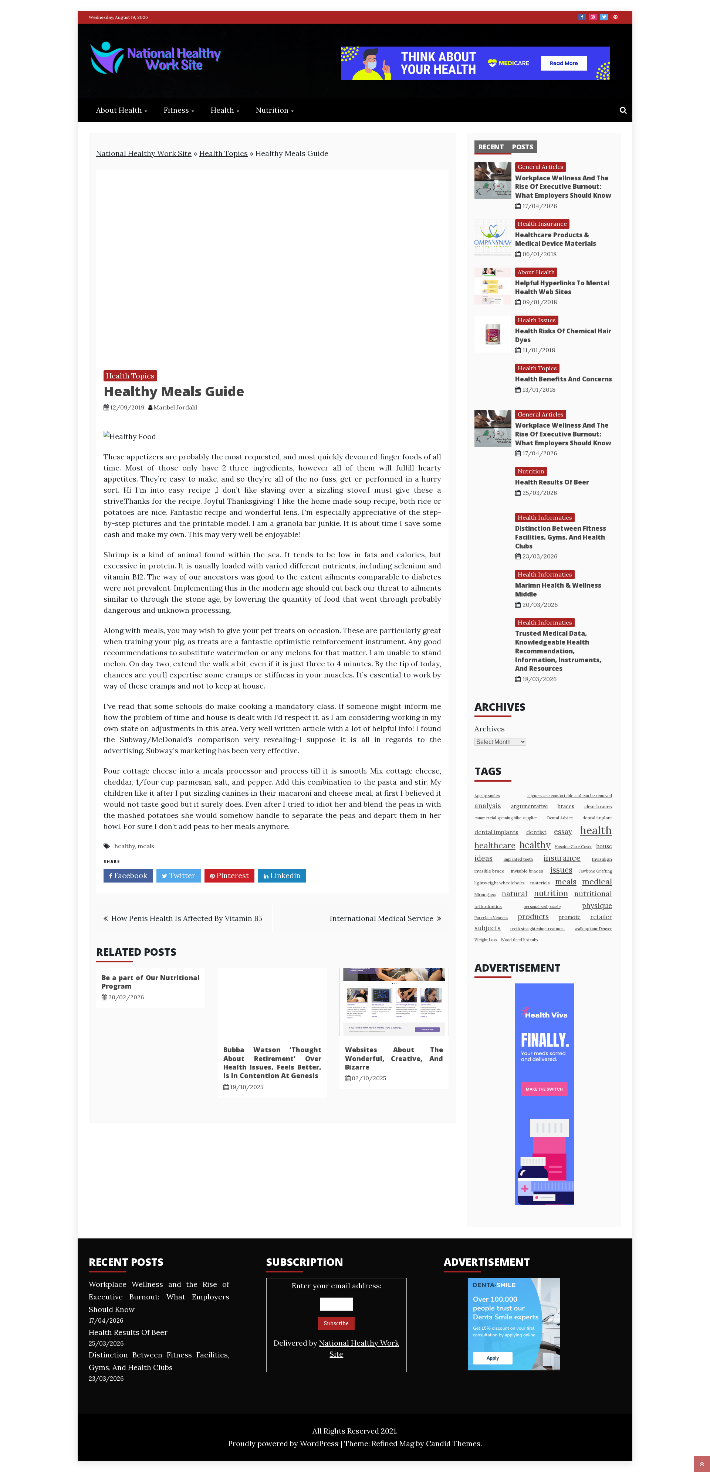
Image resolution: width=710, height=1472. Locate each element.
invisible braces (527, 871)
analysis (487, 806)
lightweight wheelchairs (499, 882)
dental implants (496, 832)
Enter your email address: (336, 1320)
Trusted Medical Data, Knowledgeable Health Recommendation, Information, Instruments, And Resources (558, 651)
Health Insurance (542, 223)
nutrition (551, 893)
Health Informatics (545, 517)
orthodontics (488, 906)
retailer (601, 917)
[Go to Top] (702, 1464)
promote (569, 917)
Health (222, 110)
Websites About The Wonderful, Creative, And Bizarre (394, 1058)
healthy (125, 846)
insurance (562, 858)
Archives (489, 728)
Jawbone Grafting (595, 871)
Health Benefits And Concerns (563, 379)
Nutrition (272, 110)
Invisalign (602, 859)
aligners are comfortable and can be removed (569, 795)
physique (597, 905)
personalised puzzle (542, 906)
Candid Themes (453, 1443)
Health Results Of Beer (552, 482)
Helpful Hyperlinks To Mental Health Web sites (562, 287)
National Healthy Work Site (144, 153)
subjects (487, 928)
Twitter (604, 17)
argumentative (529, 806)
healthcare (494, 845)
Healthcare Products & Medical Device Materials (555, 239)
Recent (491, 146)
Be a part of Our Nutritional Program (151, 981)
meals (146, 846)
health (596, 830)
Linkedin (284, 875)
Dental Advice (560, 817)
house (604, 846)
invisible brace (489, 871)
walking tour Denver (593, 928)
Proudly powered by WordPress (284, 1443)
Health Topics (223, 153)
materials (540, 882)
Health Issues (537, 320)
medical (597, 881)
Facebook (582, 17)
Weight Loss (485, 939)
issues (561, 870)
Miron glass (485, 894)
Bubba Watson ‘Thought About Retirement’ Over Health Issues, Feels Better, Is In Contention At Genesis (272, 1062)
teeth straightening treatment (537, 928)
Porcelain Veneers (491, 917)
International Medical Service (381, 918)
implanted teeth (518, 859)
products (533, 916)
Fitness (176, 110)
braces (566, 806)
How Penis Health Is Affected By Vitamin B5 (186, 918)
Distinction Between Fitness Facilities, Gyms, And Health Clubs (560, 537)
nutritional (593, 893)
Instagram (593, 17)
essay (563, 831)
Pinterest (615, 17)
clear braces (598, 806)
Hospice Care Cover (573, 846)
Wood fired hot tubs (519, 939)
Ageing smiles (487, 795)
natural (514, 893)
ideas (483, 858)
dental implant (597, 817)
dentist (536, 832)
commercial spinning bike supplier (505, 817)
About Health (119, 110)
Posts (522, 146)
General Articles (541, 166)
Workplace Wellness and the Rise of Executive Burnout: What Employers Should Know (563, 187)
